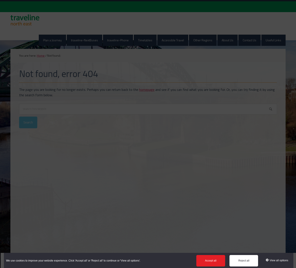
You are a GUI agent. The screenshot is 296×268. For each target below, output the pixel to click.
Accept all (210, 260)
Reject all (243, 260)
